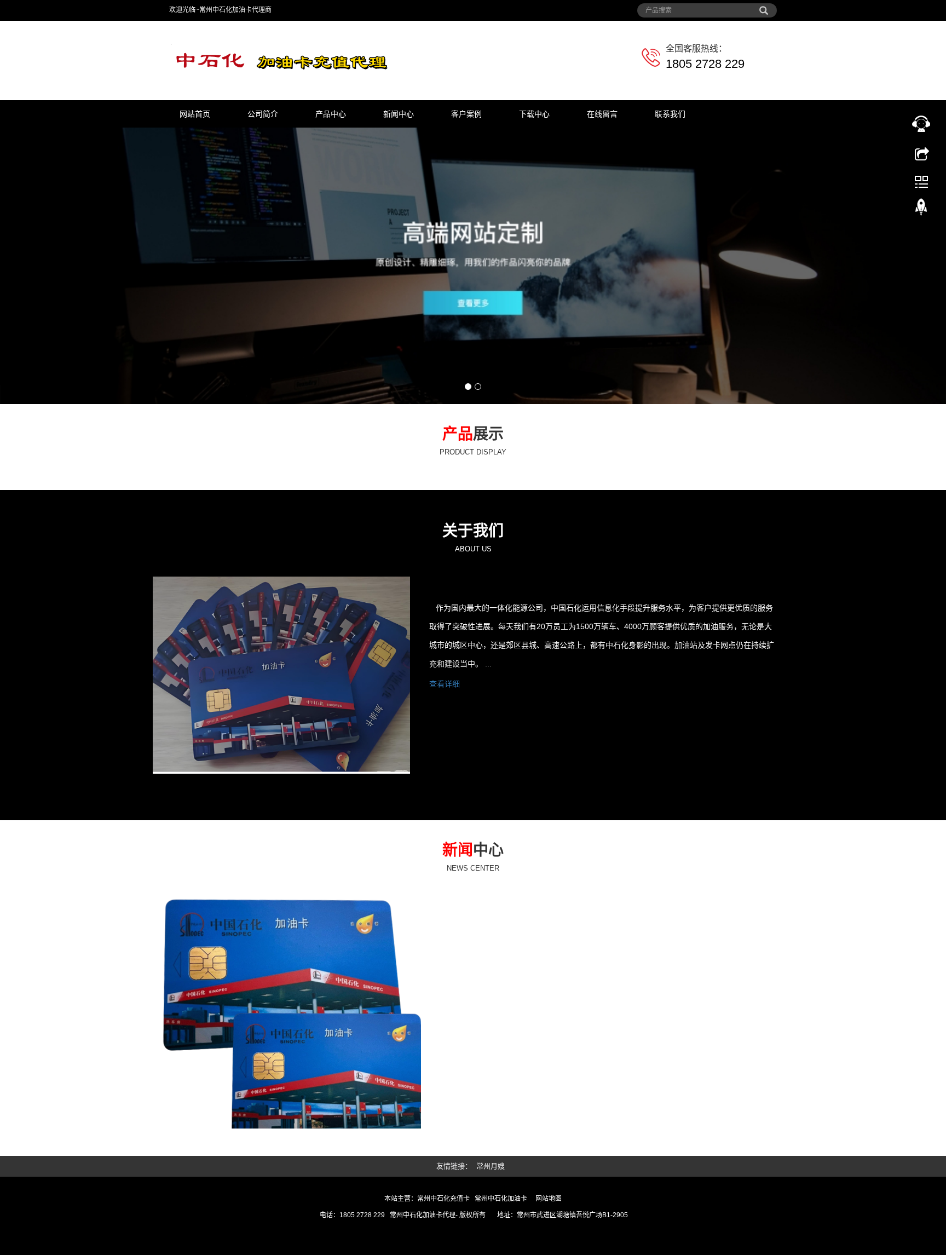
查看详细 (444, 684)
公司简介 (262, 114)
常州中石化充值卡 (443, 1198)
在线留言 (602, 114)
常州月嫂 (490, 1166)
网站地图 (548, 1198)
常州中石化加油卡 (501, 1198)
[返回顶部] (921, 209)
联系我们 (670, 114)
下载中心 (534, 114)
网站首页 (195, 114)
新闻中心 (398, 114)
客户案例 (466, 114)
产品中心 (330, 114)
